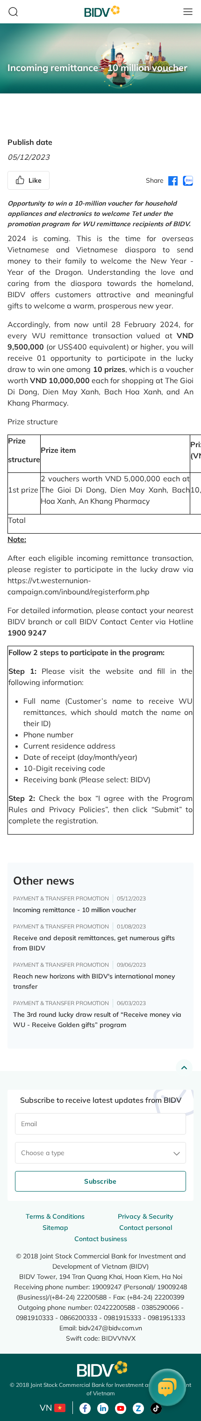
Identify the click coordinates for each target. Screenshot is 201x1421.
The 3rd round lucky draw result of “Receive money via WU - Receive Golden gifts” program (97, 1019)
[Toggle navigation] (188, 11)
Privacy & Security (145, 1216)
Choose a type (43, 1153)
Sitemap (55, 1227)
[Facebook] (85, 1407)
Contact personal (145, 1227)
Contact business (100, 1239)
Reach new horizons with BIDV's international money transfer (94, 981)
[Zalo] (138, 1407)
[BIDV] (100, 1369)
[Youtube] (120, 1407)
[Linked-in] (102, 1407)
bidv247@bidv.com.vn (110, 1328)
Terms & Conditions (55, 1216)
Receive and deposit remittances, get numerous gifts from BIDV (94, 943)
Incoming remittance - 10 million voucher (74, 910)
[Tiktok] (156, 1407)
